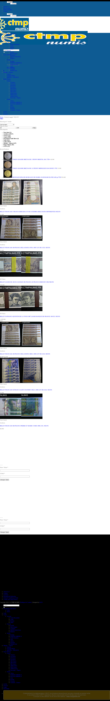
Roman (12, 47)
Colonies (12, 55)
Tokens (9, 74)
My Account (6, 8)
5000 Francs (13, 94)
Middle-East (13, 70)
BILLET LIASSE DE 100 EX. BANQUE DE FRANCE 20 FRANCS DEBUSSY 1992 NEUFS (27, 282)
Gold (8, 35)
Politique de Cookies (26, 602)
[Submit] (4, 52)
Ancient (9, 43)
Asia (11, 66)
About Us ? (6, 6)
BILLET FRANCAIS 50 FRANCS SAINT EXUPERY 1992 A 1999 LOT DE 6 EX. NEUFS (26, 390)
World (8, 99)
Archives (6, 134)
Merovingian (13, 53)
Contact (5, 11)
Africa (12, 67)
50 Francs (13, 87)
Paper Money (7, 79)
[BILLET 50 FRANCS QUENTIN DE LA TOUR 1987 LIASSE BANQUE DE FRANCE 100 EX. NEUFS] (21, 310)
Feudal (12, 52)
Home (1, 117)
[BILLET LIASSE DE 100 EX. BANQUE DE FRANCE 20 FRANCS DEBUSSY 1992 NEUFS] (21, 276)
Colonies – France (15, 110)
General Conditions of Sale (10, 598)
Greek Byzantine (15, 44)
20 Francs (13, 85)
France (9, 81)
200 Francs (13, 90)
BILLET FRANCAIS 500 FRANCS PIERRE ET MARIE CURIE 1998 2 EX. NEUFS (24, 426)
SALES (5, 114)
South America (14, 64)
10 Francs (13, 84)
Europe (12, 107)
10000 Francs (14, 96)
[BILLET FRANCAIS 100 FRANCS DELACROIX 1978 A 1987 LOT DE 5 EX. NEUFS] (21, 240)
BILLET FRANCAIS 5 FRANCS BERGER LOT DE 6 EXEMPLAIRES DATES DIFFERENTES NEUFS (30, 211)
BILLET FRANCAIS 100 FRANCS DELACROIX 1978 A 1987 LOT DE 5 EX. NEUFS (25, 247)
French (9, 50)
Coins (5, 41)
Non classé (6, 132)
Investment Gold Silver (9, 34)
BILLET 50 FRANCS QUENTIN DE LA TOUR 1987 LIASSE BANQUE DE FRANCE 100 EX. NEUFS (30, 316)
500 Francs (13, 91)
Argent (5, 137)
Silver (8, 37)
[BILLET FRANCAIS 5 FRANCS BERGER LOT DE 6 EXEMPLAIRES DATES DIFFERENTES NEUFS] (21, 204)
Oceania (12, 69)
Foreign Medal (11, 75)
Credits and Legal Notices (10, 599)
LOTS (5, 112)
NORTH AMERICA (16, 63)
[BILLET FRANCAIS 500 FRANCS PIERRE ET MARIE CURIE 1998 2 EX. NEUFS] (21, 418)
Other (11, 49)
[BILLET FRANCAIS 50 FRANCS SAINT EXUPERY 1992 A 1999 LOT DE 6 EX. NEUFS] (21, 382)
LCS (41, 602)
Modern (12, 631)
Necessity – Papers (15, 98)
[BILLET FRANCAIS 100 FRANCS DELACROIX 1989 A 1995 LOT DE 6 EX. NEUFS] (21, 346)
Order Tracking (7, 9)
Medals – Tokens (8, 72)
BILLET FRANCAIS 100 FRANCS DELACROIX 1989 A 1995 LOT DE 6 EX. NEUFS (25, 354)
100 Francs (13, 88)
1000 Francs (13, 93)
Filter (34, 127)
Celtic (11, 46)
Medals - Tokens (8, 143)
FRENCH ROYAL (15, 56)
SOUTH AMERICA (16, 104)
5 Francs (12, 82)
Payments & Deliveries (9, 596)
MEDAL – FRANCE (13, 77)
